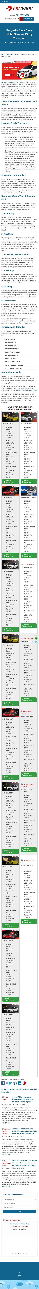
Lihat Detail (21, 1220)
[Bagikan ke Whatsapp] (7, 1084)
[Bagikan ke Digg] (15, 1084)
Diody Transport (26, 62)
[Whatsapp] (36, 638)
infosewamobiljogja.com (29, 390)
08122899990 (22, 15)
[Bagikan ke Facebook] (3, 1084)
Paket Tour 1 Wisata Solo (19, 1224)
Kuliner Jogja (25, 1104)
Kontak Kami (28, 18)
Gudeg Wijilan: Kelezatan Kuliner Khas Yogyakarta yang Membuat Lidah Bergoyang (23, 1099)
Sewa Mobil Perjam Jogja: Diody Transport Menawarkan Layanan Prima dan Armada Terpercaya (24, 1163)
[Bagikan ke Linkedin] (20, 1084)
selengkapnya (6, 1122)
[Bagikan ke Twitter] (11, 1084)
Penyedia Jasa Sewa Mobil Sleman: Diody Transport (19, 34)
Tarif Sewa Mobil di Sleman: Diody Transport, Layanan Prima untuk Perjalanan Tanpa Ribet (24, 1131)
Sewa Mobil (30, 42)
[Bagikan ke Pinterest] (25, 1084)
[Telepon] (36, 642)
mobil (32, 137)
